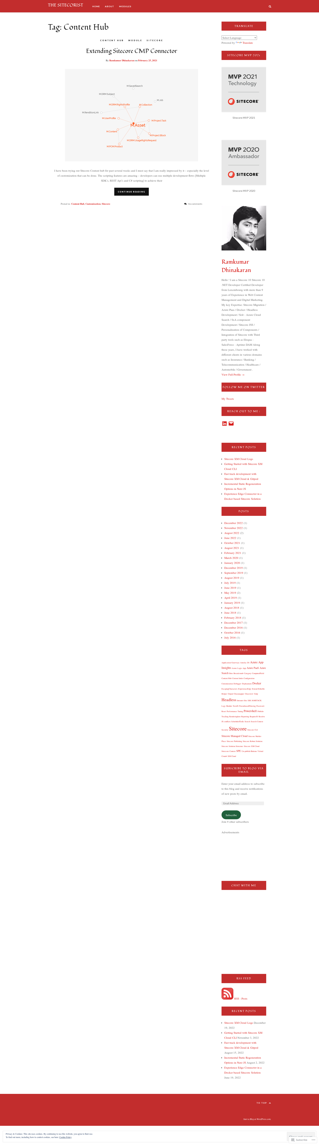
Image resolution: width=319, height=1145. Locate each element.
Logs (223, 706)
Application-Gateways (230, 662)
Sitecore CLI (252, 729)
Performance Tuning (235, 711)
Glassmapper (239, 693)
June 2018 (230, 612)
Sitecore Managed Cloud (235, 736)
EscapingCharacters (229, 688)
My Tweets (228, 398)
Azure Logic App (239, 668)
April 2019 (230, 597)
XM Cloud (232, 756)
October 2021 (232, 543)
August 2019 (231, 578)
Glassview (249, 693)
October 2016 (232, 632)
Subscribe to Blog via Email (244, 770)
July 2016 (230, 637)
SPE (238, 751)
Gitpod (230, 693)
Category (247, 673)
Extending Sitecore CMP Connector (131, 51)
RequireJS (254, 716)
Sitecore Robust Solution (252, 741)
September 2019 (233, 573)
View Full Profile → (233, 374)
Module (135, 40)
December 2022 (233, 523)
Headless (229, 699)
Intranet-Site (242, 700)
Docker (256, 683)
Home (96, 6)
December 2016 (233, 627)
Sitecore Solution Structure (232, 746)
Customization (93, 203)
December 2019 (233, 568)
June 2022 (230, 538)
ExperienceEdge (244, 688)
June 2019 (230, 587)
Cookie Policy (65, 1137)
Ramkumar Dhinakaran (121, 60)
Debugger (237, 683)
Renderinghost (235, 716)
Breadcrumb (238, 673)
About (109, 6)
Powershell (250, 711)
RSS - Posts (240, 998)
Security (225, 729)
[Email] (231, 424)
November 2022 (233, 528)
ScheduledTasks (237, 721)
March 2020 (231, 558)
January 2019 (232, 602)
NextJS (236, 706)
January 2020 (232, 563)
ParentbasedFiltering (247, 706)
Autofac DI (244, 662)
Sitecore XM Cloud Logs (238, 459)
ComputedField (258, 673)
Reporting (245, 716)
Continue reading (131, 191)
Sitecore (155, 40)
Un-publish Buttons (249, 751)
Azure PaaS (253, 668)
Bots (231, 673)
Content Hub (112, 40)
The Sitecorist (65, 5)
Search (247, 721)
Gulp (256, 693)
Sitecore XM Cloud (251, 746)
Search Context (257, 721)
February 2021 (232, 553)
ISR (249, 700)
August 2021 (231, 548)
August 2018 (231, 607)
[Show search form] (270, 6)
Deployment (247, 683)
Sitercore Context (229, 751)
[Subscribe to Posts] (227, 998)
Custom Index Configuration (243, 678)
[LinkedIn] (224, 424)
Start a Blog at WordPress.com (257, 1119)
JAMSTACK (257, 700)
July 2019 (230, 582)
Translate (248, 42)
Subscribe (231, 815)
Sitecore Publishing (234, 741)
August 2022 (231, 533)
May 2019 (230, 592)
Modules (125, 6)
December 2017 (233, 622)
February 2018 (232, 617)
